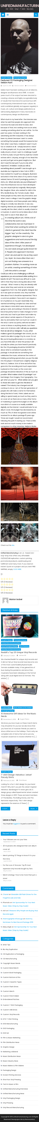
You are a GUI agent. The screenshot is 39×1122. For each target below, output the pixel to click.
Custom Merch (6, 707)
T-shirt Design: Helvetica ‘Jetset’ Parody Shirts (16, 776)
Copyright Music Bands (11, 963)
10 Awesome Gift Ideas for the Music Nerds (18, 714)
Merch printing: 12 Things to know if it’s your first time (19, 857)
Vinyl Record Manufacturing (11, 649)
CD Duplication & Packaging (13, 954)
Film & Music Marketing (11, 1038)
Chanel (5, 894)
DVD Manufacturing (10, 1024)
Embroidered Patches (11, 999)
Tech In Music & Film (10, 1084)
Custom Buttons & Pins (11, 977)
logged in (16, 824)
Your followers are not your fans (15, 839)
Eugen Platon (24, 719)
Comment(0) (31, 86)
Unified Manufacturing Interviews (15, 1089)
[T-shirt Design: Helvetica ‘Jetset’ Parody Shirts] (19, 754)
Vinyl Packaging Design (9, 646)
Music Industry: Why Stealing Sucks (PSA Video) (34, 809)
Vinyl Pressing (24, 646)
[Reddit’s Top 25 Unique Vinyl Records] (19, 626)
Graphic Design (6, 78)
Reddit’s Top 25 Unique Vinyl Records (19, 652)
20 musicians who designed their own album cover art (20, 847)
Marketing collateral (10, 1052)
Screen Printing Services (12, 1075)
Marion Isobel (19, 86)
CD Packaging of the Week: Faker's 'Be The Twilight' (7, 809)
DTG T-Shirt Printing (10, 1019)
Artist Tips (6, 945)
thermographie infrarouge (13, 919)
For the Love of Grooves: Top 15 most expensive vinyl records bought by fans (17, 867)
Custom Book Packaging (12, 973)
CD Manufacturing (10, 959)
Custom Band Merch (11, 968)
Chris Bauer (23, 780)
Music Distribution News (12, 1056)
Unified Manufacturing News (11, 643)
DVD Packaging (8, 1028)
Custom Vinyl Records (11, 1014)
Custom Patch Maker (11, 996)
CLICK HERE (17, 569)
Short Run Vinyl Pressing (12, 1079)
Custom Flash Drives (10, 987)
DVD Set (6, 1033)
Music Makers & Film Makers (23, 707)
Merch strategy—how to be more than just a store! (20, 876)
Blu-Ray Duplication (10, 949)
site (13, 545)
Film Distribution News (11, 1042)
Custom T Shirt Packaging (13, 1005)
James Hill (22, 655)
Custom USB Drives (10, 1010)
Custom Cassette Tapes (12, 982)
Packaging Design (20, 78)
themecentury (30, 1119)
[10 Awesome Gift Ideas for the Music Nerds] (19, 693)
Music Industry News (10, 1061)
